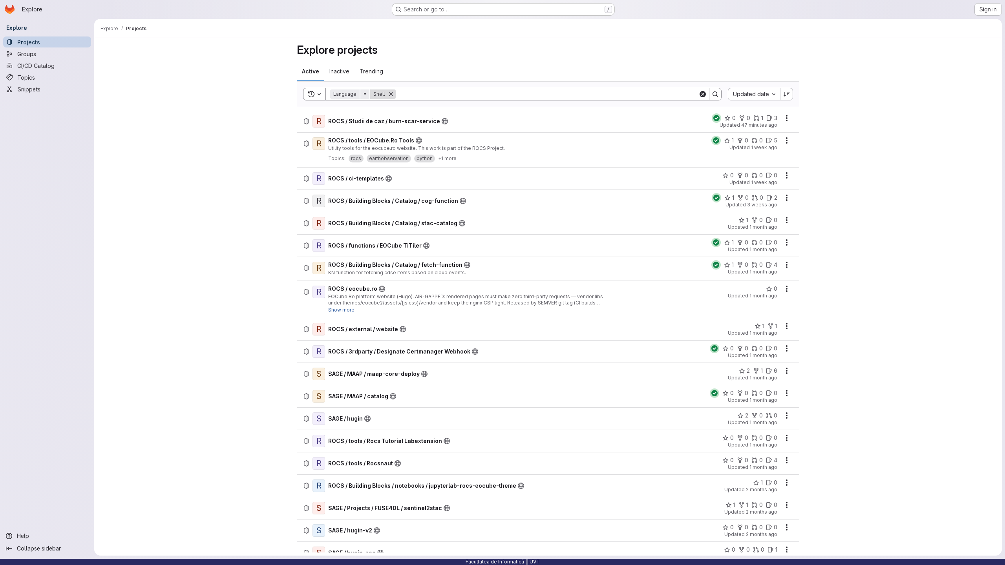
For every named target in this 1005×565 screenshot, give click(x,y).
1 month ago (763, 227)
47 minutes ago (759, 125)
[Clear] (702, 94)
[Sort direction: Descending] (786, 94)
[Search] (715, 94)
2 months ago (761, 489)
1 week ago (764, 147)
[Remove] (391, 94)
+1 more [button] (447, 158)
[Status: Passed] (716, 118)
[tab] (310, 71)
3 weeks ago (762, 205)
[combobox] (754, 94)
